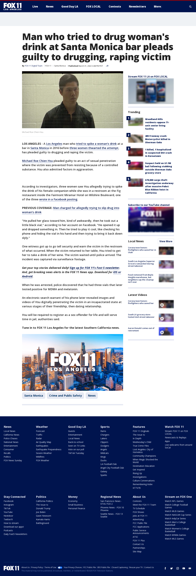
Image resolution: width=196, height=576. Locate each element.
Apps (167, 441)
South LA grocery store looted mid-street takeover (141, 315)
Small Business (75, 504)
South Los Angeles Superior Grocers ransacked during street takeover (141, 263)
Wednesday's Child (142, 442)
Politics (7, 456)
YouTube (8, 512)
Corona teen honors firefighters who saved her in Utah (142, 250)
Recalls (7, 453)
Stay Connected (14, 497)
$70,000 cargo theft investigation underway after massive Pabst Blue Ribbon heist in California (159, 186)
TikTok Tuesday (76, 453)
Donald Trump (43, 508)
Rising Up (137, 473)
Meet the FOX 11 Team (144, 504)
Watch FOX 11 (174, 427)
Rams (103, 431)
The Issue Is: (139, 434)
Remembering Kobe (143, 484)
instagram (177, 568)
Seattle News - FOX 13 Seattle (111, 515)
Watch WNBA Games (175, 535)
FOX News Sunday (13, 460)
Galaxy (103, 471)
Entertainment (11, 445)
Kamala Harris (43, 519)
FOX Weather (42, 460)
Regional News (110, 497)
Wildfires (40, 456)
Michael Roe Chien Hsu (37, 161)
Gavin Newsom (43, 515)
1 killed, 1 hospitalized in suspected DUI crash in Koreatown (158, 152)
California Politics (44, 501)
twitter (171, 568)
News (92, 395)
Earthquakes (42, 445)
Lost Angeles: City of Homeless (143, 451)
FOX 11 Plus (139, 540)
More (157, 6)
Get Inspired (139, 469)
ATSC (135, 536)
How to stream (11, 523)
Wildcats (104, 453)
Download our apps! (14, 526)
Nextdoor (8, 515)
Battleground (42, 523)
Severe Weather (44, 453)
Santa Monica (60, 65)
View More (165, 241)
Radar (39, 438)
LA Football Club (108, 464)
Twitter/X (8, 519)
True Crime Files (141, 445)
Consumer (9, 449)
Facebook (8, 501)
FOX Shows (138, 512)
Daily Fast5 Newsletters (15, 534)
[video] (166, 304)
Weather (42, 427)
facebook (165, 568)
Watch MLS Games (174, 538)
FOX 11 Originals (141, 431)
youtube (183, 568)
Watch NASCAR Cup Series (178, 514)
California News (11, 434)
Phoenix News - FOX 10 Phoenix (112, 509)
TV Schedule (139, 508)
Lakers (103, 438)
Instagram (9, 504)
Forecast (40, 431)
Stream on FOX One (178, 497)
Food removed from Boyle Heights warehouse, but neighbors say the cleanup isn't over (141, 278)
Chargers (104, 434)
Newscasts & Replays (175, 437)
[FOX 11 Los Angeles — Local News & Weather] (14, 6)
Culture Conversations (144, 480)
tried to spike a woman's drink (96, 143)
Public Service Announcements (141, 532)
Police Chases (10, 438)
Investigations (140, 476)
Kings (103, 456)
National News (11, 442)
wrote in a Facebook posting (58, 199)
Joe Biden (40, 512)
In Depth (137, 438)
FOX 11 (48, 65)
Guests (71, 431)
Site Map (137, 551)
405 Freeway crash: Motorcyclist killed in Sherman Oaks (157, 139)
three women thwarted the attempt (94, 148)
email (189, 568)
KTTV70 (137, 487)
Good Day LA (77, 427)
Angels (103, 449)
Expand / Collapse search (190, 6)
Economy (72, 501)
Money (72, 497)
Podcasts (8, 530)
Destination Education (144, 465)
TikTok (7, 508)
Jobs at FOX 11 (140, 515)
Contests (137, 501)
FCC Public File (140, 523)
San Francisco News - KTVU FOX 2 (111, 502)
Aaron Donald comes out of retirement (141, 329)
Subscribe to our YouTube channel (149, 205)
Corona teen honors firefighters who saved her (141, 302)
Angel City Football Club (112, 467)
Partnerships (139, 547)
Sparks (103, 475)
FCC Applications (141, 526)
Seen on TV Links (76, 445)
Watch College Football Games (176, 506)
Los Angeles (54, 143)
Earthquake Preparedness (48, 449)
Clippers (104, 442)
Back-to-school (75, 442)
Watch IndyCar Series (175, 518)
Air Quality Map (43, 442)
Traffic (39, 434)
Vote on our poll (76, 449)
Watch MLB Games (174, 511)
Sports (104, 427)
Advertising (138, 519)
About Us (139, 497)
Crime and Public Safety (65, 395)
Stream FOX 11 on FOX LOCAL (176, 432)
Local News (136, 241)
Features (139, 427)
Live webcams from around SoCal (178, 446)
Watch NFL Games (174, 501)
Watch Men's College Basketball (175, 523)
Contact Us (138, 544)
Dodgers (104, 445)
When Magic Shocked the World (145, 461)
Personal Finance (76, 508)
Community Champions (144, 455)
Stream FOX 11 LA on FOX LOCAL (148, 76)
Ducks (103, 460)
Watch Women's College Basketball (177, 530)
